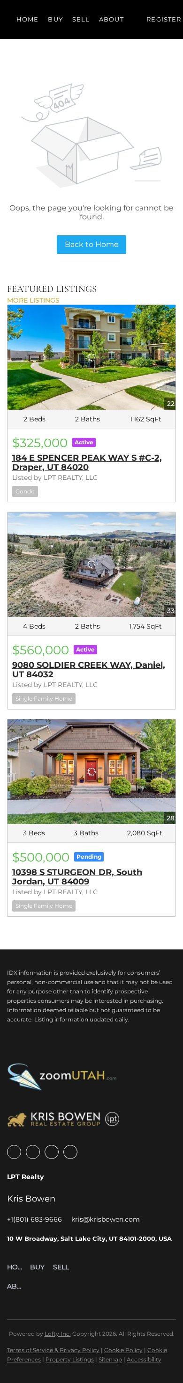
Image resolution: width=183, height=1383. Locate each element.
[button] (18, 1267)
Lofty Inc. (58, 1333)
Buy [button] (55, 19)
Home (27, 19)
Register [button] (163, 19)
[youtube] (52, 1152)
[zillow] (33, 1152)
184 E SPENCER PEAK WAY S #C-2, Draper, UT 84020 (87, 462)
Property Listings (70, 1359)
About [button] (111, 19)
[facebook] (14, 1152)
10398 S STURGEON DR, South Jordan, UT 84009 (77, 877)
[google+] (70, 1152)
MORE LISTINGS (33, 300)
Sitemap (110, 1359)
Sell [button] (81, 19)
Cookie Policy (123, 1350)
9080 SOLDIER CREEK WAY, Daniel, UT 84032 (88, 670)
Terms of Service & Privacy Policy (53, 1350)
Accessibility (144, 1359)
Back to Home (92, 244)
